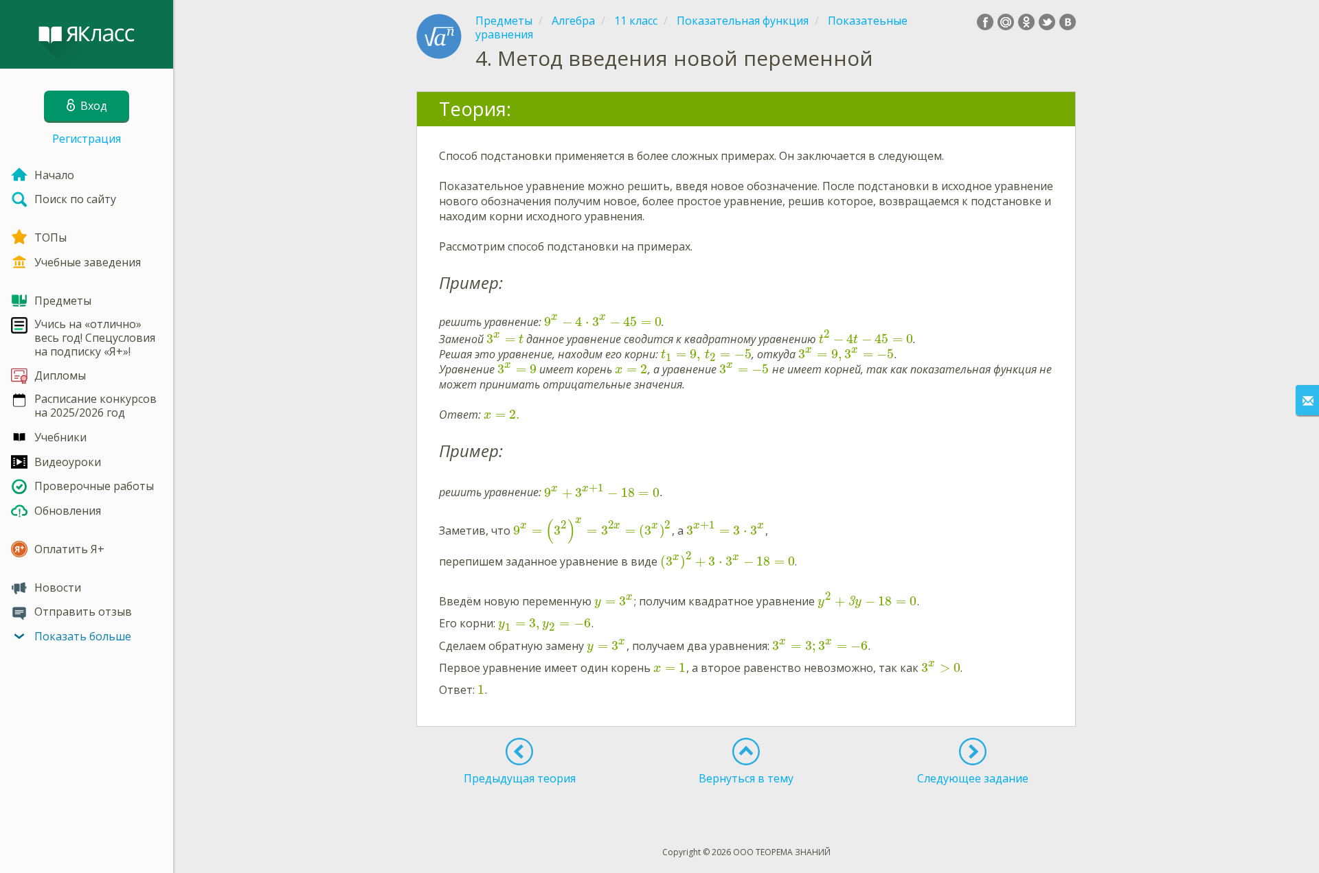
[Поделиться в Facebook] (985, 22)
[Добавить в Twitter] (1047, 22)
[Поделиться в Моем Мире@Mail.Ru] (1005, 22)
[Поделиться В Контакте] (1067, 22)
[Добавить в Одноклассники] (1026, 22)
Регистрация (86, 139)
